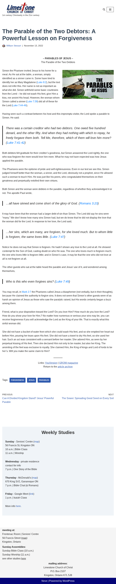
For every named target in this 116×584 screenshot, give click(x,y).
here (18, 506)
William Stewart (13, 45)
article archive (65, 366)
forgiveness (17, 380)
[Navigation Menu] (110, 9)
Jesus (32, 380)
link (31, 494)
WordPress (68, 581)
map (36, 441)
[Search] (104, 9)
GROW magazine (68, 363)
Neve (44, 581)
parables (44, 380)
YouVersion (51, 363)
